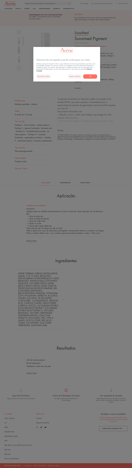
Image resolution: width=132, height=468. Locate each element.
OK (90, 76)
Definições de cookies (43, 76)
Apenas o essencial (74, 76)
